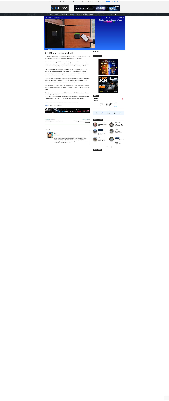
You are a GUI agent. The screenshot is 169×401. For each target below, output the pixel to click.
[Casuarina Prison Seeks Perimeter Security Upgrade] (95, 131)
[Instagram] (114, 2)
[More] (87, 126)
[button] (118, 14)
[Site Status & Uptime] (111, 14)
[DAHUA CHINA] (108, 67)
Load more (108, 146)
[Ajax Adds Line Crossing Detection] (111, 131)
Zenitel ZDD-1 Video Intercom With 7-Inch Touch (119, 125)
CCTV (99, 137)
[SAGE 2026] (108, 84)
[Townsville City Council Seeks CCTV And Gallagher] (111, 139)
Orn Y (55, 133)
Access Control (118, 122)
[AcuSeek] (97, 8)
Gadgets (49, 17)
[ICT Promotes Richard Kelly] (95, 124)
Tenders (117, 137)
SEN (47, 105)
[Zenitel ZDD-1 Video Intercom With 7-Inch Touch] (111, 124)
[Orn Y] (50, 137)
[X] (117, 2)
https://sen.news (57, 135)
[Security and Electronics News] (59, 8)
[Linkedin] (116, 2)
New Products (110, 21)
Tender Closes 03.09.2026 (117, 144)
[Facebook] (112, 2)
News (114, 21)
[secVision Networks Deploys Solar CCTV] (95, 139)
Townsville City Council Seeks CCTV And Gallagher (119, 141)
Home (46, 17)
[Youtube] (119, 2)
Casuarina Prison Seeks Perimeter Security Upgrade (102, 133)
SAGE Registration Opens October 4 (54, 121)
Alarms (116, 129)
